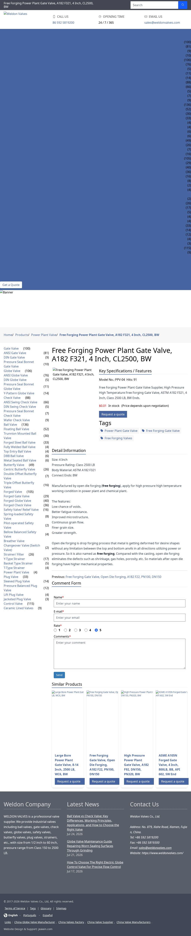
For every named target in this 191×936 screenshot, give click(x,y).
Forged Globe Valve (16, 167)
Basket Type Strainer (16, 212)
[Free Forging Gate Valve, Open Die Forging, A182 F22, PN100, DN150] (116, 720)
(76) (46, 375)
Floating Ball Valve (15, 109)
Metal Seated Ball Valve (18, 136)
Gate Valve (8, 42)
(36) (46, 505)
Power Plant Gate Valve (121, 431)
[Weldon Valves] (33, 19)
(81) (46, 353)
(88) (188, 82)
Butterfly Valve (12, 140)
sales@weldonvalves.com (162, 23)
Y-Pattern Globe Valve (17, 78)
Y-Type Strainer (12, 208)
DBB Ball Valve (11, 131)
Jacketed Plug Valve (16, 243)
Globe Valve (9, 60)
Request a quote (113, 414)
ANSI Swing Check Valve (18, 87)
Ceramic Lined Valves (16, 252)
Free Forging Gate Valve (163, 431)
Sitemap (61, 908)
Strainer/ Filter (12, 203)
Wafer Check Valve (14, 100)
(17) (46, 559)
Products (8, 37)
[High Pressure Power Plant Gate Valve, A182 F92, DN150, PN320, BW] (151, 720)
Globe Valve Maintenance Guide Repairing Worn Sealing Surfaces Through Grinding (90, 845)
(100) (187, 42)
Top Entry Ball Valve (16, 127)
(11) (46, 386)
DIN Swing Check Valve (18, 91)
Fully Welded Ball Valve (19, 122)
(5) (47, 380)
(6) (47, 456)
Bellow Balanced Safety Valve (24, 190)
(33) (188, 225)
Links (8, 922)
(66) (46, 402)
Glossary (46, 908)
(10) (46, 364)
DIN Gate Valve (11, 51)
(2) (47, 525)
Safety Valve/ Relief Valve (20, 176)
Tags (33, 908)
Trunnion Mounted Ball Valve (24, 114)
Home (4, 33)
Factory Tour (11, 270)
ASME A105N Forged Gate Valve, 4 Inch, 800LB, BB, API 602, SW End (169, 764)
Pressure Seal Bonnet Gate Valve (26, 55)
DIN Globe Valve (12, 69)
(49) (188, 140)
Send (59, 675)
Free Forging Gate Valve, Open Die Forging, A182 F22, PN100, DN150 (113, 577)
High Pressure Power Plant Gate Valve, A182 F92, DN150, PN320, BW (136, 764)
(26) (188, 203)
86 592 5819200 (63, 23)
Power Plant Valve (15, 221)
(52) (46, 429)
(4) (47, 447)
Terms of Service (15, 908)
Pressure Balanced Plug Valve (24, 234)
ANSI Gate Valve (12, 46)
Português (29, 915)
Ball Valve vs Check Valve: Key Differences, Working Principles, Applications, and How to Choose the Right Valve (93, 823)
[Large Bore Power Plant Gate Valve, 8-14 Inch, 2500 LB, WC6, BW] (82, 720)
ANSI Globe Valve (13, 64)
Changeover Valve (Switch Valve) (26, 199)
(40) (46, 501)
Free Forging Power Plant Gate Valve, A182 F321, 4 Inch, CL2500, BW (109, 335)
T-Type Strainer (12, 217)
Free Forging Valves (118, 438)
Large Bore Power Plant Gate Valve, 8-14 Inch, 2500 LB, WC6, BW (66, 764)
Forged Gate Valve (14, 163)
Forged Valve (10, 158)
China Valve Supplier (100, 922)
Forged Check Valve (16, 172)
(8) (47, 516)
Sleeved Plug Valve (15, 230)
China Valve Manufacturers (134, 922)
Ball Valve (8, 105)
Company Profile (13, 266)
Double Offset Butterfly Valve (24, 149)
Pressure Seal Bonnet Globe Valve (27, 73)
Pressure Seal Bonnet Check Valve (27, 96)
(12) (46, 588)
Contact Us (9, 279)
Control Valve (11, 248)
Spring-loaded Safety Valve (22, 181)
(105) (187, 158)
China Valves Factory (71, 922)
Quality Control (13, 275)
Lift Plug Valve (12, 239)
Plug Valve (8, 225)
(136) (187, 105)
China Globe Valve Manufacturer (34, 922)
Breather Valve (12, 194)
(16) (188, 176)
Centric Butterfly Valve (19, 145)
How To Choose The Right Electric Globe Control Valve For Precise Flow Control (95, 864)
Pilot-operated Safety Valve (22, 185)
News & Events (11, 257)
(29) (46, 496)
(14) (46, 393)
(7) (47, 413)
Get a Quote (11, 285)
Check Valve (9, 82)
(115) (30, 604)
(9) (47, 357)
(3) (47, 599)
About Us (7, 261)
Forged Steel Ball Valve (19, 118)
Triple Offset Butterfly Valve (23, 154)
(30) (46, 436)
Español (48, 915)
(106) (187, 60)
